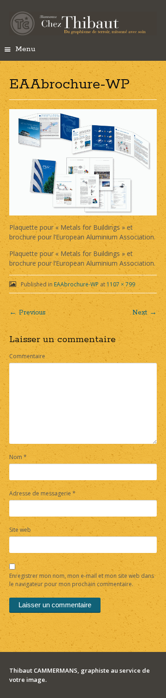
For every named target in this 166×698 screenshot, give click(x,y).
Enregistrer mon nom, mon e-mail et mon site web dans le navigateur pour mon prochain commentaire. (81, 580)
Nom (18, 457)
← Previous (27, 312)
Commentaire (27, 356)
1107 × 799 (121, 284)
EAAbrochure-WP (76, 284)
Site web (20, 530)
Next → (144, 312)
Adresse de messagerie (42, 493)
